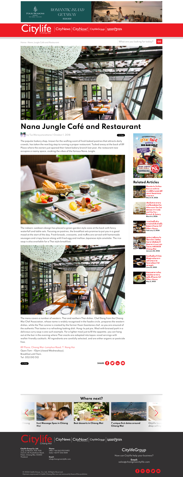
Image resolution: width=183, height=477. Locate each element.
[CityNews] (63, 29)
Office (59, 450)
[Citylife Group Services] (97, 29)
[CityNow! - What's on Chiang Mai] (80, 29)
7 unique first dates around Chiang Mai (129, 416)
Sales (58, 453)
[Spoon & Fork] (114, 29)
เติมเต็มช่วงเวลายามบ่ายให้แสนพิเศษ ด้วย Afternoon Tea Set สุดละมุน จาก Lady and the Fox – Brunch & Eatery (154, 208)
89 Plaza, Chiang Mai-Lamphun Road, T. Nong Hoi (48, 347)
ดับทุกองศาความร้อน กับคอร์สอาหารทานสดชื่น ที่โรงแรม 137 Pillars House (153, 275)
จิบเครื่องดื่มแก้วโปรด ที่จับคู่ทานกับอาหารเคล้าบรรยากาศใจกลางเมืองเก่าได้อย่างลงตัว (154, 260)
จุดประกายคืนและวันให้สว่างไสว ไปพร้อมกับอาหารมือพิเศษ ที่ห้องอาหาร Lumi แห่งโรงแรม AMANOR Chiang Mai (154, 243)
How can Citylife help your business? (134, 455)
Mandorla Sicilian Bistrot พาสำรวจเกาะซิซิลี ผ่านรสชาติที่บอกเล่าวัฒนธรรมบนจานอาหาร (154, 191)
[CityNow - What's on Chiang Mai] (80, 440)
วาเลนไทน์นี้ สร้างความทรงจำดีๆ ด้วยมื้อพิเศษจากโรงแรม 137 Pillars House (154, 225)
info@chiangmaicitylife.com (60, 459)
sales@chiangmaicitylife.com (134, 460)
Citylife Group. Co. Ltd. (39, 472)
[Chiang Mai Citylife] (36, 29)
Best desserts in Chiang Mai (91, 416)
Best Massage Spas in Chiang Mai (54, 416)
